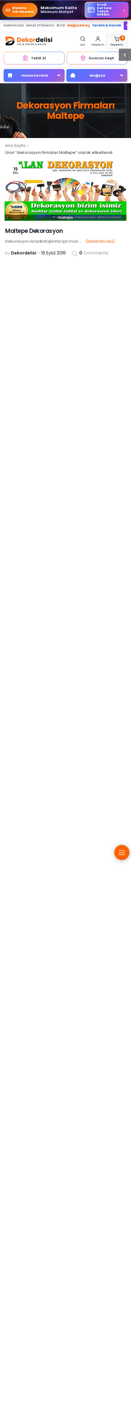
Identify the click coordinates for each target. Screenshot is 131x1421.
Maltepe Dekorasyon (34, 231)
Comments (93, 253)
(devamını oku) (100, 241)
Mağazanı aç (78, 25)
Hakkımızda (14, 25)
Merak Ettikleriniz (40, 25)
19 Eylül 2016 (53, 253)
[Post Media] (65, 190)
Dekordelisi (23, 253)
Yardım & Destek (106, 25)
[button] (125, 55)
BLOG (61, 25)
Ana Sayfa (15, 145)
